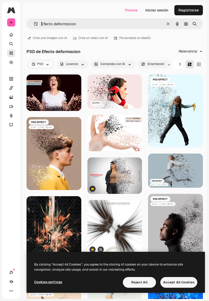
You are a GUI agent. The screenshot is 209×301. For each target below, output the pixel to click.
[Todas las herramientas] (11, 79)
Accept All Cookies (178, 282)
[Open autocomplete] (34, 24)
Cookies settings (48, 282)
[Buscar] (11, 44)
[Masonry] (190, 64)
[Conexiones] (11, 272)
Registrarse (188, 10)
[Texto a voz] (11, 115)
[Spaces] (11, 88)
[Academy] (11, 282)
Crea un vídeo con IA (93, 38)
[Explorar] (11, 62)
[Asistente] (11, 125)
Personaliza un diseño (135, 38)
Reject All (139, 282)
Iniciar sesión (156, 10)
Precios (131, 10)
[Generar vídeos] (11, 106)
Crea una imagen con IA (50, 38)
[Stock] (11, 53)
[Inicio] (11, 35)
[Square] (199, 64)
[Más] (11, 291)
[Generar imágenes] (11, 97)
